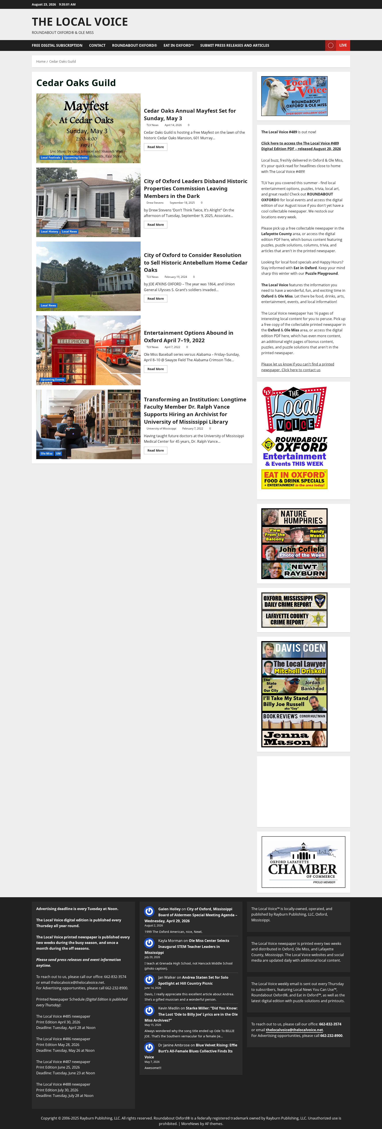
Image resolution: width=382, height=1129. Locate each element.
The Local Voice (80, 21)
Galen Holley (169, 909)
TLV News (153, 125)
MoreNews (190, 1123)
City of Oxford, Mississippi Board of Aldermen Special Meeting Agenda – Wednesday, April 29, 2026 (191, 915)
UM (58, 453)
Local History (49, 231)
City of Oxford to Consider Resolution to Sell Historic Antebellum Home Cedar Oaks (88, 276)
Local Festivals (51, 157)
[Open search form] (320, 45)
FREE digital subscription (57, 45)
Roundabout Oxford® (134, 45)
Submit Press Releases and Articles (234, 45)
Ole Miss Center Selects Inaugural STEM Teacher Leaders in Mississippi (187, 946)
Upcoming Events (76, 157)
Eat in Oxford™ (179, 45)
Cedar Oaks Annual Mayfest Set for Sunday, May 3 (88, 128)
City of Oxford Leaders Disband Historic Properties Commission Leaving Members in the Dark (88, 202)
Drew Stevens (155, 203)
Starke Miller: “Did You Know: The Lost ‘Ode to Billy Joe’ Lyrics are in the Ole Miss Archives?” (191, 1014)
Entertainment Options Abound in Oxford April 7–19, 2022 (88, 350)
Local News (69, 231)
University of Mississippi (161, 428)
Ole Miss (46, 453)
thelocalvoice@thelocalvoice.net (294, 1029)
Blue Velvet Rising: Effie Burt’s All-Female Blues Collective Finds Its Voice (191, 1051)
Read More (157, 146)
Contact (97, 45)
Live (343, 45)
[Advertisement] (303, 792)
